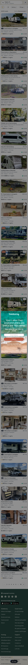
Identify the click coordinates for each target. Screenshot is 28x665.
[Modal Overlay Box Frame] (14, 332)
